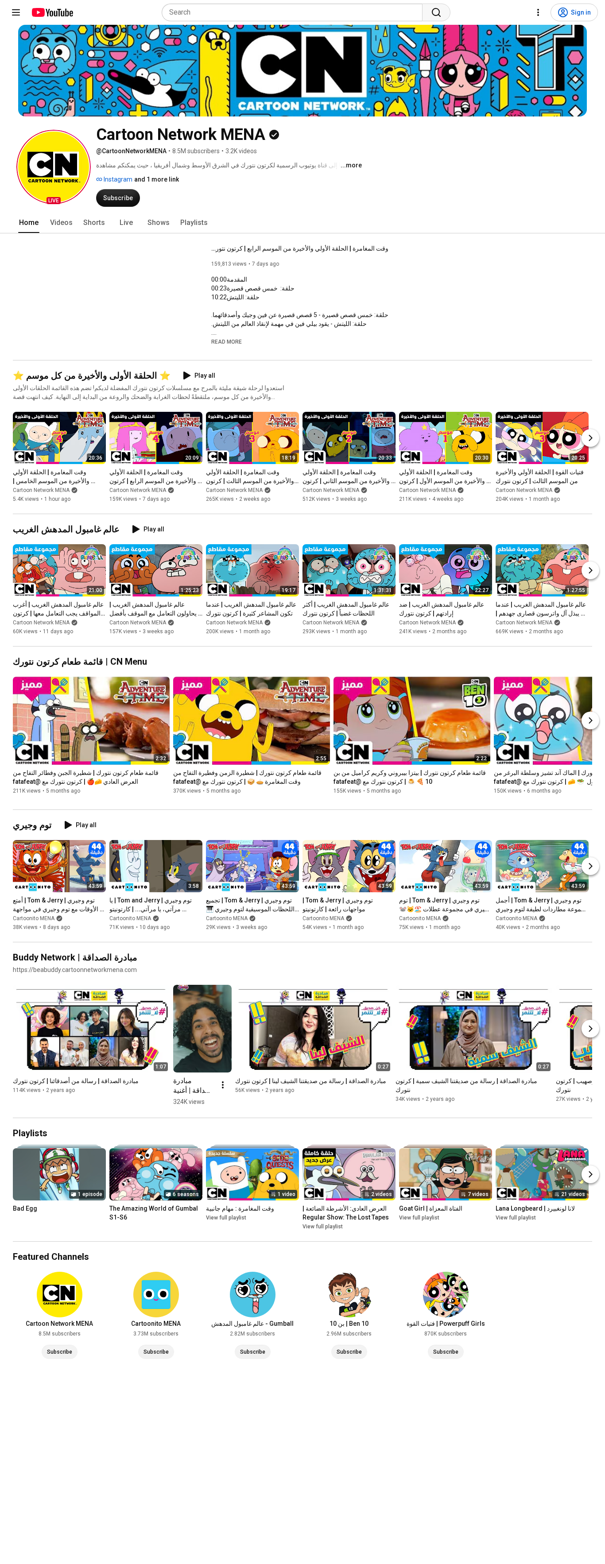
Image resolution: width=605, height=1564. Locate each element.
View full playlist (226, 1218)
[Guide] (16, 12)
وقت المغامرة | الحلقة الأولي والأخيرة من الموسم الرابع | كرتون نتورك (299, 248)
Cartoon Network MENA (41, 490)
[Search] (436, 12)
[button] (53, 167)
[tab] (28, 222)
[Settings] (538, 12)
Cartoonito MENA (33, 918)
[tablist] (302, 222)
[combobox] (294, 12)
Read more (226, 342)
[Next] (590, 438)
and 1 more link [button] (156, 179)
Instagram (117, 179)
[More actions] (223, 1085)
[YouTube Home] (52, 12)
